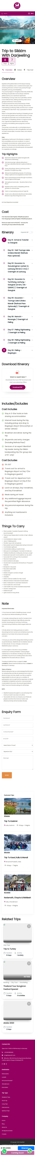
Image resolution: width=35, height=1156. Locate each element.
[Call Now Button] (4, 1151)
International (5, 1107)
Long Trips (5, 1104)
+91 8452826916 (8, 1052)
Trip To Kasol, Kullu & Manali (16, 857)
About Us (4, 1127)
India (7, 825)
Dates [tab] (19, 70)
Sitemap (25, 1145)
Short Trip (4, 1100)
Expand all (24, 232)
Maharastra (5, 1074)
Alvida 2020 (8, 1023)
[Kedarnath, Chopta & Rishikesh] (17, 875)
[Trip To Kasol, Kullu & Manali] (17, 835)
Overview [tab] (8, 70)
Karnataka (5, 1087)
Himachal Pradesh (11, 862)
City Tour (6, 945)
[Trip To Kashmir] (17, 799)
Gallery (18, 41)
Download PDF (17, 387)
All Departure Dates (7, 1130)
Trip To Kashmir (11, 821)
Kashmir (11, 825)
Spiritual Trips (6, 1111)
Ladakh (4, 1077)
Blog (3, 1124)
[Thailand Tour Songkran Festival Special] (17, 970)
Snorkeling (23, 982)
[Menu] (29, 13)
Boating (6, 982)
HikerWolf (22, 1142)
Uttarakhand (13, 902)
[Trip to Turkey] (17, 933)
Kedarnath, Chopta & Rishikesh (17, 897)
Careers (4, 1134)
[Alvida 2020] (17, 1010)
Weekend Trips (6, 1097)
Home (3, 1120)
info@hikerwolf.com (9, 1055)
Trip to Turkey (9, 949)
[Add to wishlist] (29, 926)
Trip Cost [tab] (30, 70)
